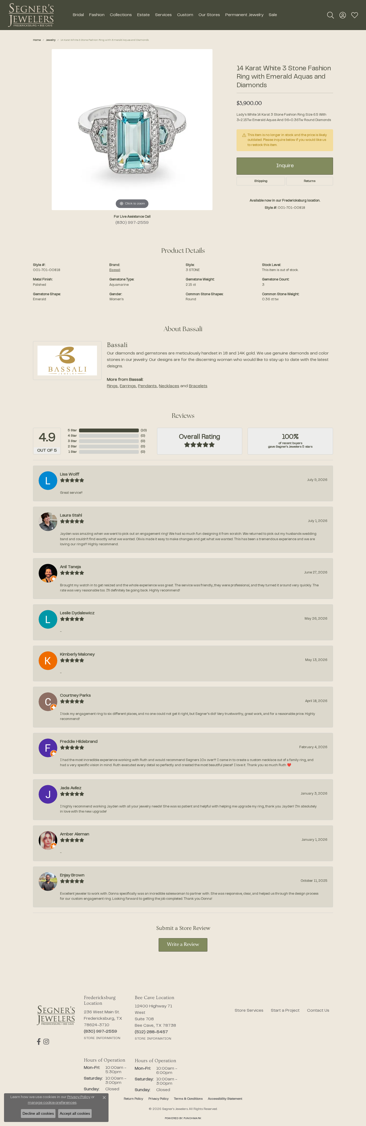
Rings (112, 386)
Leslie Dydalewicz (77, 613)
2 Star (72, 446)
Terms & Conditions (188, 1099)
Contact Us (318, 1010)
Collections (121, 15)
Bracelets (198, 386)
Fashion (96, 15)
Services (163, 15)
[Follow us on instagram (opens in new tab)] (46, 1042)
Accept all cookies (75, 1113)
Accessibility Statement (225, 1099)
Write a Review (183, 944)
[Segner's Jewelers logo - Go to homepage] (30, 15)
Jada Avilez (70, 788)
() (144, 430)
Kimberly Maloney (77, 654)
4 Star (72, 435)
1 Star (72, 452)
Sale (273, 15)
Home (37, 40)
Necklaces (169, 386)
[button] (330, 15)
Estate (143, 15)
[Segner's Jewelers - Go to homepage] (56, 1015)
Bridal (78, 15)
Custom (185, 15)
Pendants (147, 386)
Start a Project (285, 1010)
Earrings (128, 386)
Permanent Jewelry (244, 15)
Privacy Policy (158, 1099)
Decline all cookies (38, 1113)
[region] (132, 129)
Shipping (260, 181)
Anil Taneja (70, 567)
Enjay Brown (72, 875)
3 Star (72, 441)
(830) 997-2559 (132, 223)
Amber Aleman (74, 834)
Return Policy (133, 1099)
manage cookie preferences (52, 1103)
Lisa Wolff (69, 474)
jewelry (50, 40)
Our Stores (209, 15)
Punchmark (192, 1118)
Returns (309, 181)
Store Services (249, 1010)
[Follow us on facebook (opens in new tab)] (39, 1042)
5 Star (72, 430)
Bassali (114, 270)
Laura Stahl (71, 515)
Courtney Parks (75, 695)
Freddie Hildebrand (79, 742)
